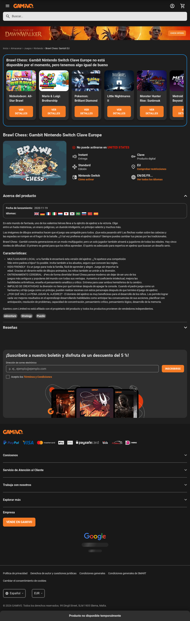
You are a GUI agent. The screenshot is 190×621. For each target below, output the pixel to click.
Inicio (5, 48)
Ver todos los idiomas (150, 179)
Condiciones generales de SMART (127, 573)
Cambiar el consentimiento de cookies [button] (24, 580)
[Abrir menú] (7, 5)
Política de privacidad (15, 573)
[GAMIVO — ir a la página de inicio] (23, 6)
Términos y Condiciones (38, 376)
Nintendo (38, 48)
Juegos (28, 48)
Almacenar (16, 48)
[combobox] (95, 16)
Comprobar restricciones (151, 169)
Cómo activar (86, 179)
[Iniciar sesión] (172, 5)
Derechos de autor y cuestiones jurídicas (53, 573)
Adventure (10, 315)
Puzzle (41, 315)
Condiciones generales (92, 573)
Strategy (27, 315)
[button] (95, 195)
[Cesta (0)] (182, 5)
